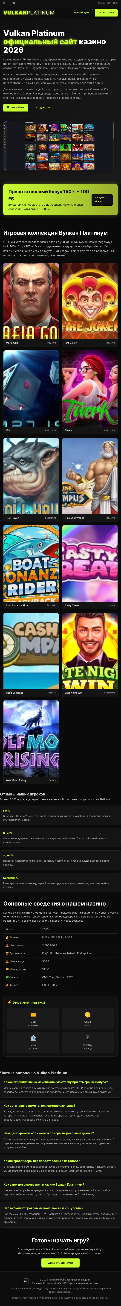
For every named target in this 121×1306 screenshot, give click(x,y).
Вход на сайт (43, 107)
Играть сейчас (16, 107)
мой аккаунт (81, 12)
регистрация (106, 12)
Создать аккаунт (60, 1263)
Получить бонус (101, 199)
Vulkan (29, 13)
